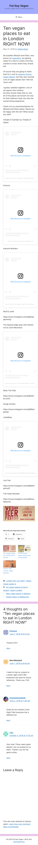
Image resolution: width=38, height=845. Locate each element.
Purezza (13, 631)
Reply (8, 648)
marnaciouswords (18, 698)
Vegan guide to (9, 584)
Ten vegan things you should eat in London (9, 555)
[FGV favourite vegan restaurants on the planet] (24, 548)
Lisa (11, 733)
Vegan (28, 581)
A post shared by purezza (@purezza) (20, 241)
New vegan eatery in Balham (18, 594)
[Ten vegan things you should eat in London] (9, 548)
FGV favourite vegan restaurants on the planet (24, 555)
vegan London (16, 590)
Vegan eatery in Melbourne (17, 597)
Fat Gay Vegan (19, 5)
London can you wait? (15, 581)
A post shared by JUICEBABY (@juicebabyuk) (20, 473)
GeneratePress (19, 842)
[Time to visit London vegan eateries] (9, 564)
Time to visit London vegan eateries (8, 571)
